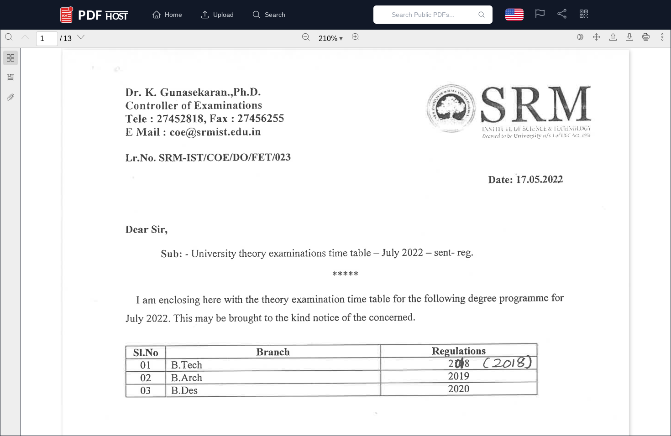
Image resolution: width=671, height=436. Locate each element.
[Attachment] (10, 97)
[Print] (646, 37)
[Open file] (613, 37)
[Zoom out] (306, 37)
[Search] (8, 37)
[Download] (629, 37)
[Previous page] (25, 37)
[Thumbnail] (10, 58)
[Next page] (80, 37)
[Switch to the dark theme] (580, 37)
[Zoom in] (355, 37)
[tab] (10, 59)
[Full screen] (596, 37)
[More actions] (662, 37)
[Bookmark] (10, 77)
